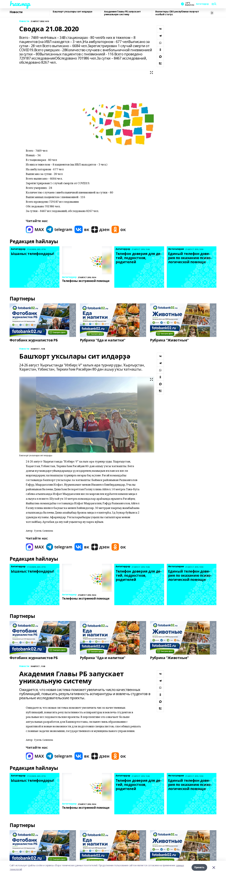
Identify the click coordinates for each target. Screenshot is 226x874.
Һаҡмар (20, 3)
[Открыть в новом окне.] (35, 229)
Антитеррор (202, 4)
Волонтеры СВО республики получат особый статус (177, 13)
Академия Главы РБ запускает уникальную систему (122, 13)
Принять (199, 867)
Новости (16, 12)
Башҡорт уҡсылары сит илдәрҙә (72, 11)
